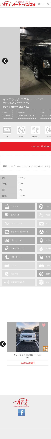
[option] (28, 344)
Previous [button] (5, 61)
